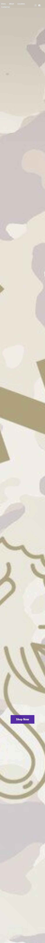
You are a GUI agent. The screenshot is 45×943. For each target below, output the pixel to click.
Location (21, 4)
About (11, 4)
